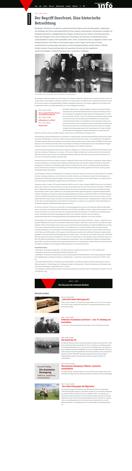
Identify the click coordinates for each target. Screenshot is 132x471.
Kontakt (68, 6)
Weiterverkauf (60, 6)
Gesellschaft (29, 19)
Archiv (45, 6)
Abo (40, 6)
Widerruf (75, 6)
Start (36, 6)
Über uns (51, 6)
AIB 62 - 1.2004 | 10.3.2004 (41, 13)
